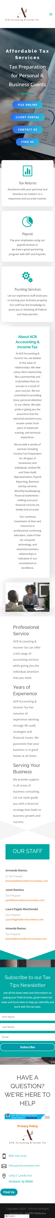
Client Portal (27, 117)
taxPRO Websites (35, 1213)
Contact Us (27, 129)
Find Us (27, 142)
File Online (27, 105)
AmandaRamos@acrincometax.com (26, 938)
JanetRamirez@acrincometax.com (25, 900)
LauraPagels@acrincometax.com (24, 919)
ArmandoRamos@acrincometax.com (27, 881)
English (11, 1216)
